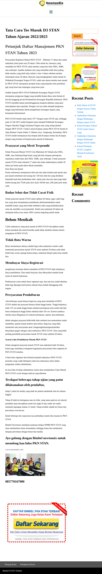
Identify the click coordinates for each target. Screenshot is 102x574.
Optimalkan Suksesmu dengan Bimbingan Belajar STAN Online (86, 139)
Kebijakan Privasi (27, 564)
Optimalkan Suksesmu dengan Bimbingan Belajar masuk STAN (86, 118)
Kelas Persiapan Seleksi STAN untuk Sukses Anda (87, 129)
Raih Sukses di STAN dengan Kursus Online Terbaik (86, 108)
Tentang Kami (10, 564)
